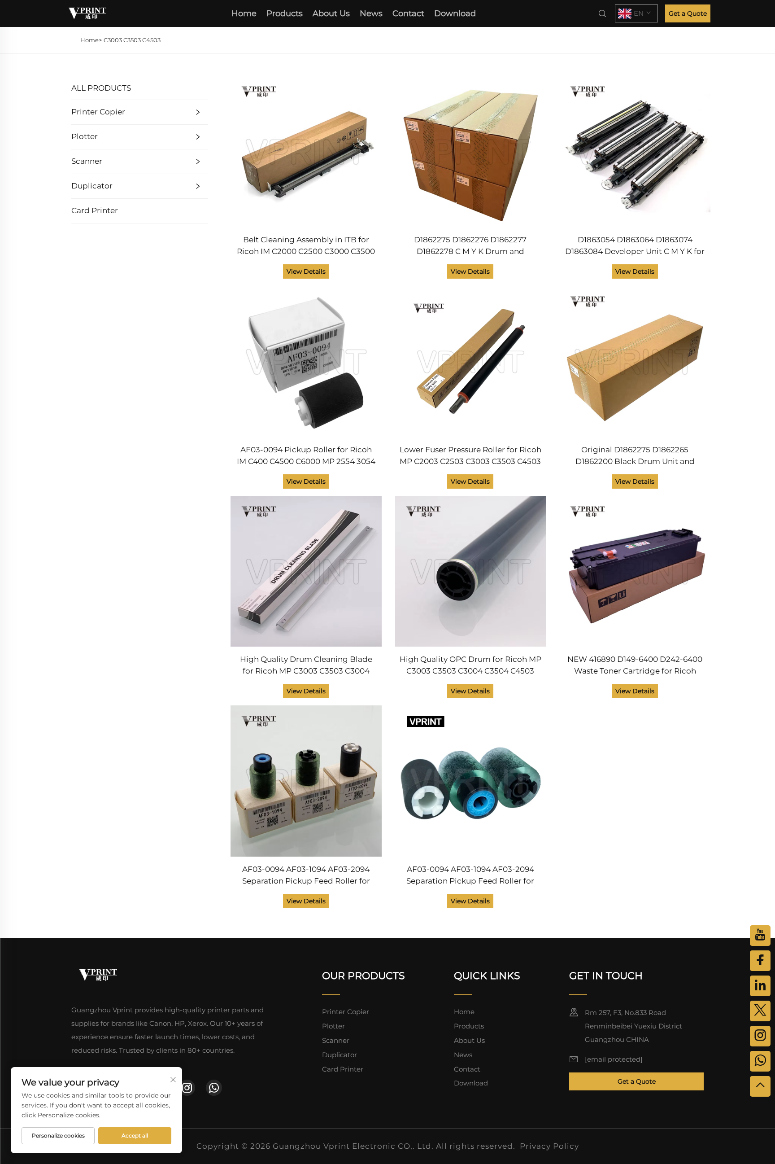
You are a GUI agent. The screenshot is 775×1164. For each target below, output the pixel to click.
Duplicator (92, 185)
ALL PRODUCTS (101, 87)
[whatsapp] (214, 1088)
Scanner (86, 161)
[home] (87, 13)
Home (244, 13)
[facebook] (760, 960)
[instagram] (187, 1088)
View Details (306, 271)
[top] (760, 1086)
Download (455, 13)
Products (284, 13)
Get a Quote (688, 13)
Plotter (84, 136)
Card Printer (94, 210)
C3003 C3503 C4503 (132, 40)
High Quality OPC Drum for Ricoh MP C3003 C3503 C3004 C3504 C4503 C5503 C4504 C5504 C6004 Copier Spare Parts (470, 666)
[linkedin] (760, 986)
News (371, 13)
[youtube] (760, 935)
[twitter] (760, 1011)
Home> (91, 40)
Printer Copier (98, 111)
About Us (331, 13)
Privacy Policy (549, 1146)
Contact (408, 13)
